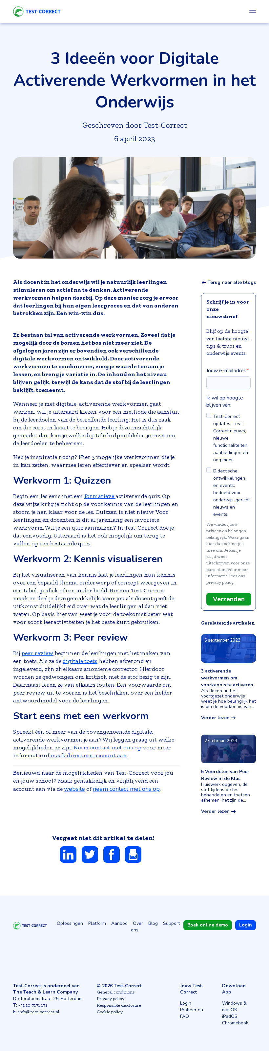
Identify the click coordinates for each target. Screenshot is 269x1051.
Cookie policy (110, 1012)
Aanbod (119, 923)
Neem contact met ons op (107, 747)
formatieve (99, 496)
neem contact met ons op (126, 789)
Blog (153, 923)
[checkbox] (228, 465)
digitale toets (80, 661)
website (74, 789)
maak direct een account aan (88, 755)
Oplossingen (70, 923)
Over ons (137, 926)
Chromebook (235, 1023)
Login (185, 1003)
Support (171, 923)
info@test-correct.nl (38, 1012)
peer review (37, 653)
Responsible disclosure (119, 1005)
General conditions (115, 992)
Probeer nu (191, 1010)
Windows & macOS (234, 1006)
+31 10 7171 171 (32, 1005)
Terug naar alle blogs (232, 282)
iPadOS (230, 1016)
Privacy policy (110, 998)
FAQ (184, 1016)
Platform (97, 923)
